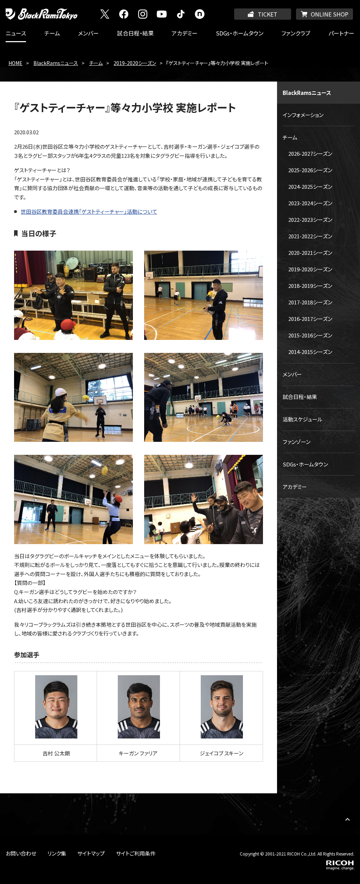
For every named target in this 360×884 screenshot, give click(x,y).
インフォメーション (303, 114)
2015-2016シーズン (310, 335)
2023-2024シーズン (310, 203)
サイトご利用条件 (135, 853)
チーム (52, 33)
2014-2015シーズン (310, 351)
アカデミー (185, 33)
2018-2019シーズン (310, 285)
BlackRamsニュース (55, 62)
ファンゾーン (296, 441)
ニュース (16, 33)
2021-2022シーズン (310, 236)
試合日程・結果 (135, 33)
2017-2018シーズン (310, 302)
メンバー (88, 33)
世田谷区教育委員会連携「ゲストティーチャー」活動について (89, 211)
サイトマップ (91, 853)
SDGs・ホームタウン (239, 33)
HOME (15, 62)
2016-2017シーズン (310, 318)
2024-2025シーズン (310, 186)
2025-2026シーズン (310, 170)
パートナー (341, 33)
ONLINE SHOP (329, 14)
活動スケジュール (302, 419)
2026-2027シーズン (310, 153)
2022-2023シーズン (310, 219)
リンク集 (56, 853)
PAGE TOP (347, 819)
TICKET (267, 14)
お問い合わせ (21, 853)
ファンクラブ (295, 33)
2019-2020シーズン (135, 62)
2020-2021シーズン (310, 252)
